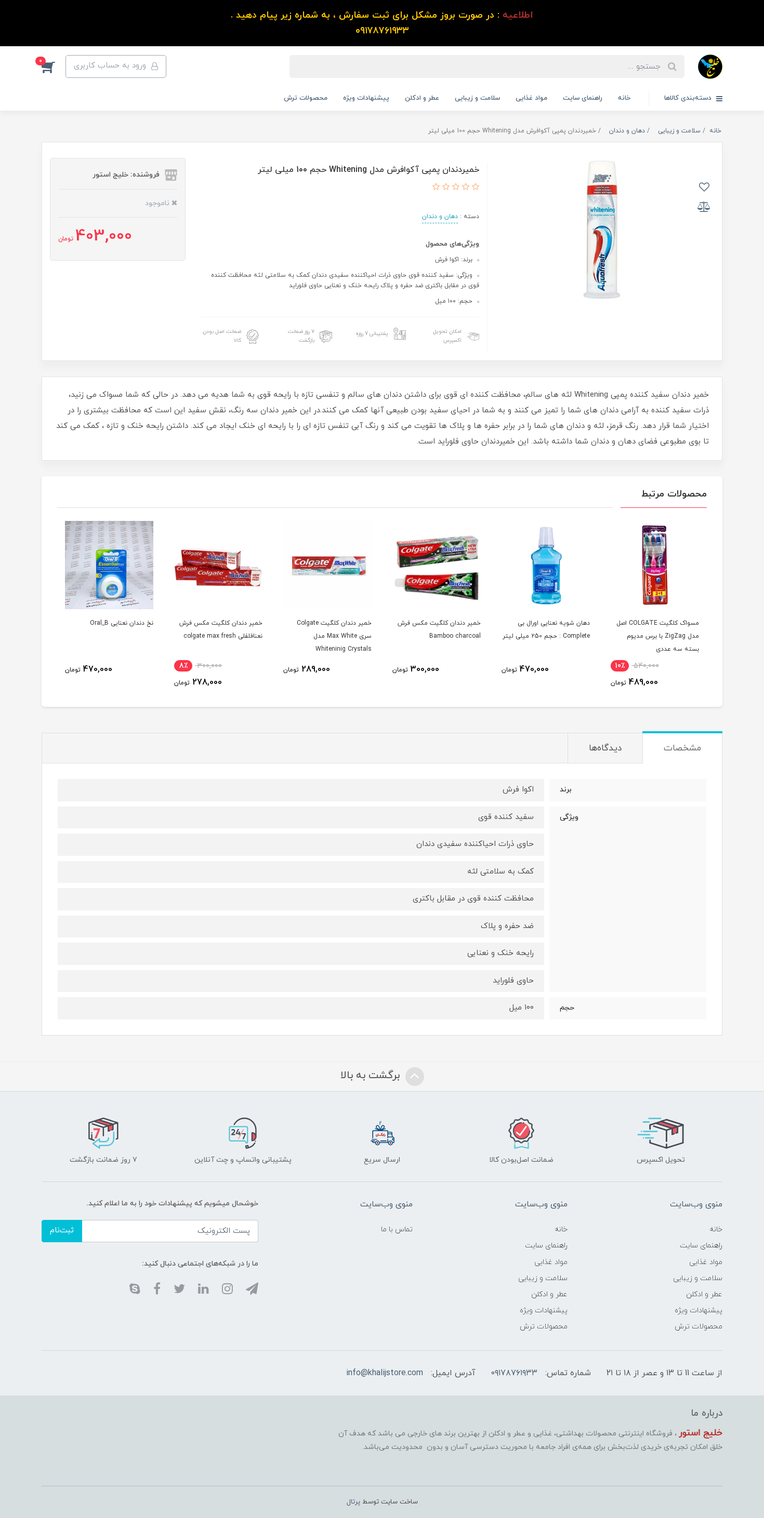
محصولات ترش (305, 98)
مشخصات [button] (682, 748)
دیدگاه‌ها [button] (605, 748)
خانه (624, 98)
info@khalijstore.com (384, 1373)
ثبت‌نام (62, 1230)
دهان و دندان (440, 216)
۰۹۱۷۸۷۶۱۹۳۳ (514, 1373)
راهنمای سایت (582, 98)
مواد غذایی (531, 98)
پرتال (353, 1502)
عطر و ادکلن (422, 98)
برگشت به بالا (371, 1075)
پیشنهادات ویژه (366, 98)
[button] (53, 66)
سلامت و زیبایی (477, 98)
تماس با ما (397, 1229)
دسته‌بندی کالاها (689, 98)
